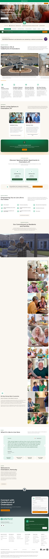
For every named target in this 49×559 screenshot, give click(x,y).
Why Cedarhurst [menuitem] (11, 534)
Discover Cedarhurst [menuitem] (35, 542)
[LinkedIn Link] (3, 525)
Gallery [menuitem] (1, 539)
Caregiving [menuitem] (34, 538)
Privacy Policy (40, 508)
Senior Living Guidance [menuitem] (36, 537)
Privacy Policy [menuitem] (15, 549)
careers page (45, 509)
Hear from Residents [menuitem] (11, 541)
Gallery (23, 3)
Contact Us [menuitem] (42, 534)
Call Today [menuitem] (44, 538)
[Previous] (3, 445)
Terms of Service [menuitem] (24, 549)
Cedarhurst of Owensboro (4, 3)
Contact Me (45, 31)
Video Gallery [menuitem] (26, 538)
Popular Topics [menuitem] (35, 534)
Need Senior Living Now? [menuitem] (20, 538)
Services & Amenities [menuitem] (11, 537)
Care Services (19, 3)
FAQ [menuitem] (25, 542)
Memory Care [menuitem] (18, 537)
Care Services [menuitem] (19, 534)
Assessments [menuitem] (26, 541)
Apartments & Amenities (13, 3)
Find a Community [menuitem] (43, 541)
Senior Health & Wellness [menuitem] (36, 541)
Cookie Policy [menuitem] (33, 549)
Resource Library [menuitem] (27, 537)
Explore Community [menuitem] (4, 534)
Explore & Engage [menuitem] (27, 534)
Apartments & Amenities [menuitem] (4, 538)
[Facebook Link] (1, 525)
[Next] (47, 66)
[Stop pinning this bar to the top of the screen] (48, 31)
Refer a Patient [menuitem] (43, 545)
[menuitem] (4, 3)
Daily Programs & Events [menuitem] (12, 538)
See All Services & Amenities (24, 215)
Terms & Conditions (44, 508)
